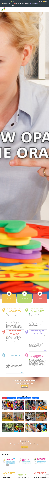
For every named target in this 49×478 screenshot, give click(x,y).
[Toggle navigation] (46, 9)
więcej (22, 328)
